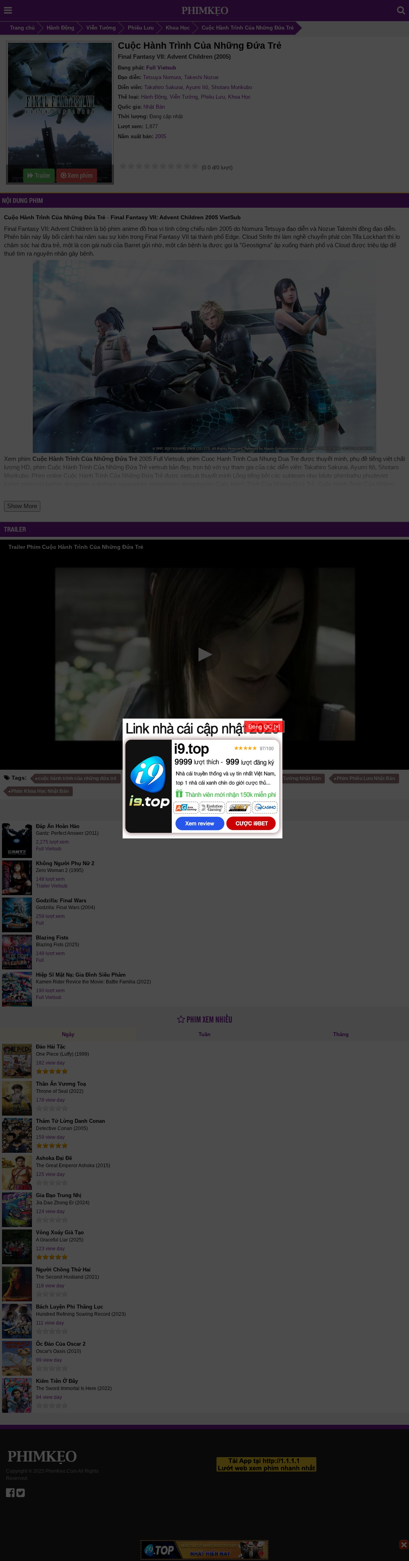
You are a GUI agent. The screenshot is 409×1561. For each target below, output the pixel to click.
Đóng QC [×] (264, 726)
